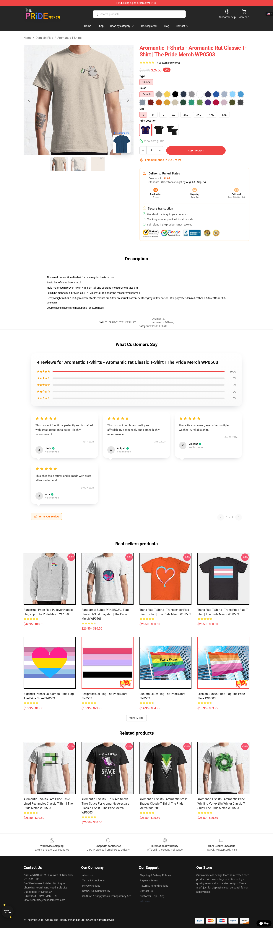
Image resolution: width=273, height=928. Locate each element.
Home (27, 38)
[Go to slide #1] (59, 164)
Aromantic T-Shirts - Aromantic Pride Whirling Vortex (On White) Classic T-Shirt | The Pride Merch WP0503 (221, 803)
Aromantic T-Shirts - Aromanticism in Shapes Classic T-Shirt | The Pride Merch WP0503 (163, 803)
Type (142, 76)
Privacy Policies (91, 885)
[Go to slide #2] (78, 164)
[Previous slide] (29, 100)
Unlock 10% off (7, 912)
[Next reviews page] (238, 517)
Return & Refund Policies (154, 885)
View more (136, 718)
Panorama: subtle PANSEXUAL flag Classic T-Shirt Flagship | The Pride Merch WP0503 (105, 614)
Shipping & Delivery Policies (155, 875)
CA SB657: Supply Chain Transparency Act (106, 896)
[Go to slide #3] (98, 164)
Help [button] (266, 923)
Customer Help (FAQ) (152, 896)
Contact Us (146, 890)
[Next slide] (128, 100)
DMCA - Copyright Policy (96, 890)
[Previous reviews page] (220, 517)
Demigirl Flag (44, 38)
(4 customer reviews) (168, 62)
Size (141, 108)
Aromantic (158, 318)
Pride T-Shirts (159, 326)
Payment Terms (149, 880)
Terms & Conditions (93, 880)
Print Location (147, 120)
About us (87, 875)
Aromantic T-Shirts (69, 38)
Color (142, 87)
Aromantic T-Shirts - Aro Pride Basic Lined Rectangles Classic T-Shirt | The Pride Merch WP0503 (48, 803)
